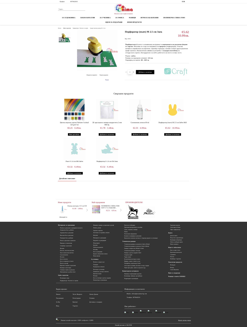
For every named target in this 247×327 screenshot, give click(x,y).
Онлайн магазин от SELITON (123, 325)
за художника (68, 17)
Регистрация (76, 298)
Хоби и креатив (67, 28)
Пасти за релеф (64, 263)
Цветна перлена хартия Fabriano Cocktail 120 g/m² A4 (74, 124)
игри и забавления (150, 17)
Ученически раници (129, 241)
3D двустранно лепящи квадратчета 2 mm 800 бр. (107, 124)
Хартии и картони (98, 230)
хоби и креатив (87, 17)
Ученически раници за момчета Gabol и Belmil (136, 246)
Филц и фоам (96, 256)
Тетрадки (95, 264)
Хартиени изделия (175, 225)
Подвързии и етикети (98, 266)
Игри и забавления (174, 247)
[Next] (86, 210)
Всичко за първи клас (99, 262)
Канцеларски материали (130, 271)
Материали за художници (66, 225)
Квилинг (95, 245)
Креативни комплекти (176, 252)
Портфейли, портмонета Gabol (132, 263)
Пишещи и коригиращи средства (132, 273)
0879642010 (74, 1)
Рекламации (60, 298)
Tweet (107, 80)
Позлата (62, 257)
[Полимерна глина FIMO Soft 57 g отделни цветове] (96, 209)
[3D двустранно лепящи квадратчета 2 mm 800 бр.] (107, 110)
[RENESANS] (132, 212)
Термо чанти (127, 257)
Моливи (62, 248)
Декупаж (95, 235)
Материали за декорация (99, 238)
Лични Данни (93, 294)
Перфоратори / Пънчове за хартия (80, 28)
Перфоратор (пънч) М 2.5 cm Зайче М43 (173, 122)
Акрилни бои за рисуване (66, 232)
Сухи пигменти (64, 255)
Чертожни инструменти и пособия (133, 227)
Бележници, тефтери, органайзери (133, 276)
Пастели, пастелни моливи (67, 250)
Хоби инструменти (98, 247)
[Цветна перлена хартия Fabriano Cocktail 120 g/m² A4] (74, 110)
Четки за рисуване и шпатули (67, 240)
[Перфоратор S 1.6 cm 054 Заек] (107, 149)
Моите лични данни (184, 320)
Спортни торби (128, 255)
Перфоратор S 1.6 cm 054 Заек (107, 161)
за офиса (119, 17)
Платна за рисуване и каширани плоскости (71, 228)
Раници (132, 17)
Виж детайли (74, 134)
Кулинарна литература (176, 240)
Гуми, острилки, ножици (130, 229)
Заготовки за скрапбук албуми (101, 232)
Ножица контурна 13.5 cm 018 (77, 206)
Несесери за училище (98, 269)
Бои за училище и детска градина (102, 278)
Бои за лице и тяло (175, 250)
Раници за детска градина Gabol (132, 252)
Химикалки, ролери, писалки (101, 271)
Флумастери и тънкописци (100, 280)
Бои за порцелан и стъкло (67, 261)
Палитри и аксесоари (65, 267)
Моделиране (96, 243)
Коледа (172, 267)
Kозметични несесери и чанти (132, 259)
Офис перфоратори (175, 229)
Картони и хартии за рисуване (68, 265)
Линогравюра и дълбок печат (67, 272)
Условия (91, 298)
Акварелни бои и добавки (67, 230)
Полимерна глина (64, 278)
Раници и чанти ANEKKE (176, 276)
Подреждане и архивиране (131, 278)
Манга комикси (174, 244)
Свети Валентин (174, 269)
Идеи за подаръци (113, 22)
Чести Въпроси (77, 294)
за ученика (105, 17)
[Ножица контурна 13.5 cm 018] (62, 209)
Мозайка (95, 249)
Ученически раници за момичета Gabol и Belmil (137, 244)
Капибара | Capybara (175, 258)
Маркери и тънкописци (66, 243)
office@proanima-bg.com (139, 293)
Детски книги (173, 235)
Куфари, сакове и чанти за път (132, 261)
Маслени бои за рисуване (66, 235)
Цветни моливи (97, 273)
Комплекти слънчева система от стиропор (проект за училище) (141, 238)
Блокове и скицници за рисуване (132, 236)
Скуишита (173, 254)
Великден (172, 265)
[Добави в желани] (128, 66)
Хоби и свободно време (176, 242)
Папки (126, 231)
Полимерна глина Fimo (174, 17)
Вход (57, 306)
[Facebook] (188, 2)
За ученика (95, 259)
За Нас (58, 302)
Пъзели (172, 256)
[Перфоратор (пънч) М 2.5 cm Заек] (97, 70)
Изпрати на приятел (92, 75)
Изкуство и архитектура (176, 237)
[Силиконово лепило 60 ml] (140, 110)
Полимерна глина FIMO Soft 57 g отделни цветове (110, 207)
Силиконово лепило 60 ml (140, 122)
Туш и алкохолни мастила (67, 252)
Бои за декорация (97, 251)
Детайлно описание (67, 178)
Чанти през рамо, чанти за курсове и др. (135, 267)
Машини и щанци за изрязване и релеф (103, 225)
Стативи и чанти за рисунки (67, 270)
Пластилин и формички (130, 233)
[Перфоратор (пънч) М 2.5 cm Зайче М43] (173, 110)
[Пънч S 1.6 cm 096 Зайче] (74, 149)
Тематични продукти (175, 262)
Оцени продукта (104, 75)
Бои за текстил (64, 259)
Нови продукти (134, 22)
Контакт (75, 302)
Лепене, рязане (97, 227)
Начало (59, 28)
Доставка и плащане (95, 302)
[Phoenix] (148, 212)
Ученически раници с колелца (132, 250)
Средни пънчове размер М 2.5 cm (97, 28)
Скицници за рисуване (66, 245)
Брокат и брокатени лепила (100, 253)
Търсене (75, 306)
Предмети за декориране (99, 240)
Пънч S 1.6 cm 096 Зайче (74, 161)
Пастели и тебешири (129, 225)
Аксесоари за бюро (175, 227)
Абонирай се (63, 217)
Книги (170, 233)
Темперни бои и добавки (66, 238)
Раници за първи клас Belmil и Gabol (134, 248)
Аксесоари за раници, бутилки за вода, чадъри (136, 265)
